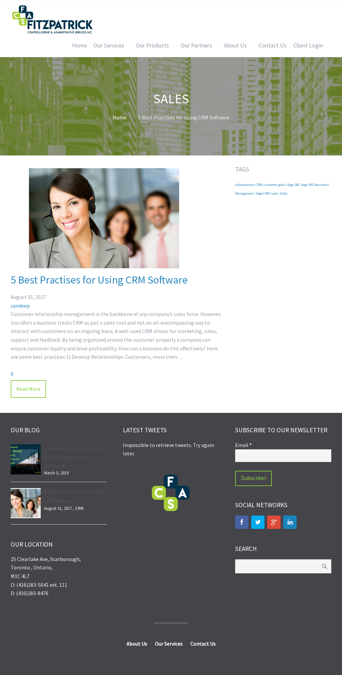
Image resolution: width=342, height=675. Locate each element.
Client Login (308, 45)
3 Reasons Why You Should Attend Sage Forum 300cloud (73, 457)
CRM (258, 185)
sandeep (20, 305)
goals (282, 185)
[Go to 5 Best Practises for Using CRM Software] (104, 268)
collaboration (244, 185)
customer (270, 185)
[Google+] (274, 522)
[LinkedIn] (290, 522)
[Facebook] (241, 522)
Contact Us (273, 45)
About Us (235, 45)
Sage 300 (293, 185)
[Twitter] (258, 522)
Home (79, 45)
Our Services (109, 45)
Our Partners (196, 45)
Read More (28, 388)
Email (243, 445)
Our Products (152, 45)
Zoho (283, 193)
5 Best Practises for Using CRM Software (99, 280)
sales (275, 193)
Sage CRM (262, 193)
